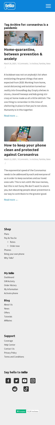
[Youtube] (24, 380)
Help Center (9, 344)
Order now (15, 246)
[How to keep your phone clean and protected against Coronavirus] (24, 133)
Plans (6, 234)
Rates (12, 242)
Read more (11, 115)
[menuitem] (47, 6)
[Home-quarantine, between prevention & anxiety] (24, 38)
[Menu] (47, 6)
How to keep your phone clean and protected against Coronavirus (25, 149)
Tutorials (8, 316)
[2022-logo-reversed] (23, 6)
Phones (7, 250)
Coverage (8, 340)
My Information (11, 289)
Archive (35, 63)
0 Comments (23, 63)
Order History (10, 285)
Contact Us (9, 348)
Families (42, 63)
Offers (7, 312)
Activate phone (11, 293)
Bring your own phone (14, 254)
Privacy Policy (10, 352)
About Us (8, 304)
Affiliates (8, 320)
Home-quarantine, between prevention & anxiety (23, 54)
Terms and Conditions (14, 356)
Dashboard (9, 277)
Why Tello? (9, 258)
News (48, 63)
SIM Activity (9, 281)
